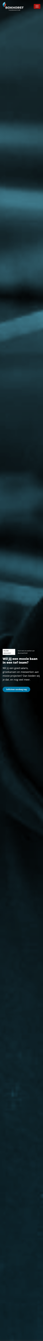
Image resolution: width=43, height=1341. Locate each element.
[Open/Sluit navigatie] (37, 6)
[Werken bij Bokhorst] (13, 6)
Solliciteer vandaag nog (16, 689)
